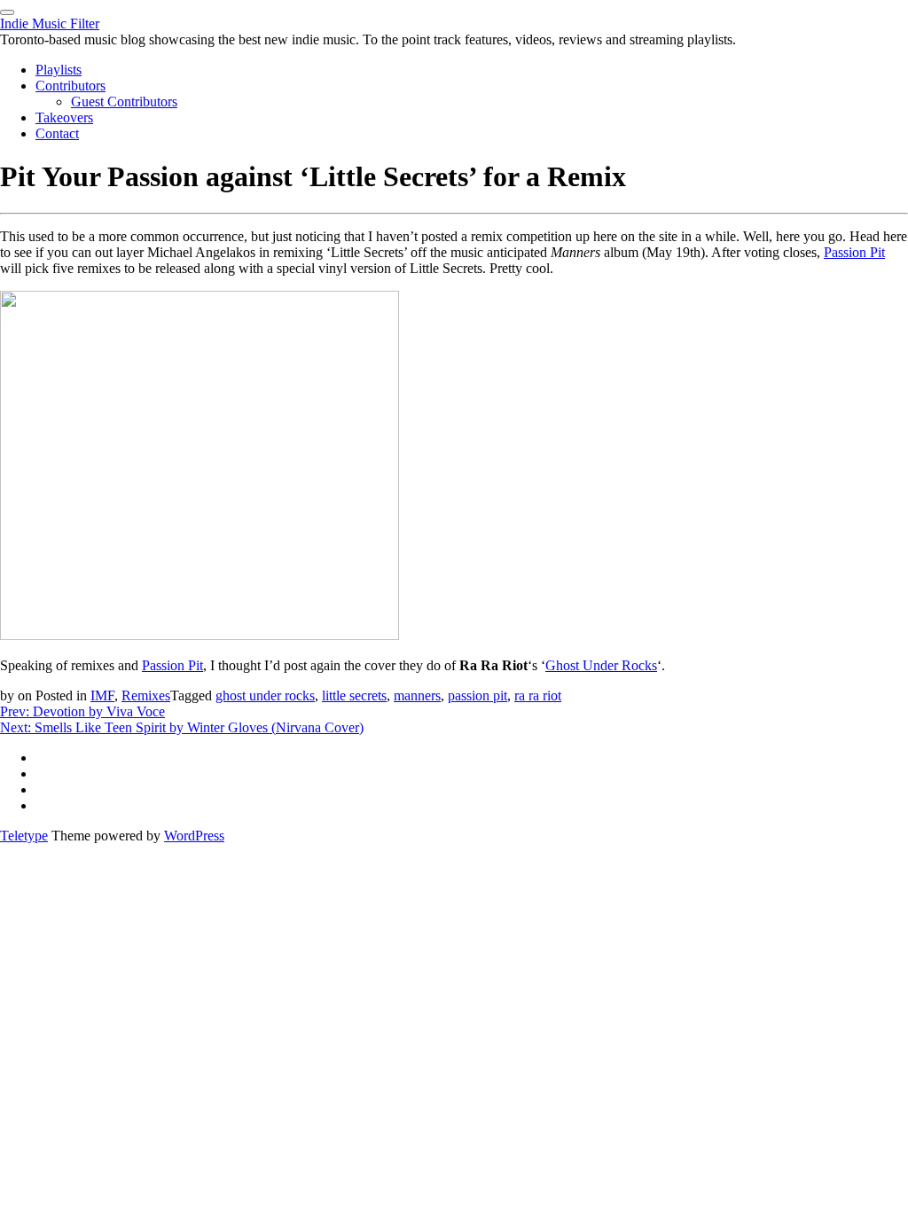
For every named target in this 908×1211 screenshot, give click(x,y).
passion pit (477, 695)
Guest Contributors (124, 101)
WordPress (194, 835)
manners (417, 695)
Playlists (58, 69)
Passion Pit (854, 252)
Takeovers (64, 117)
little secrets (354, 695)
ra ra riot (537, 695)
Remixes (145, 695)
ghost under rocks (265, 695)
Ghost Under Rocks (601, 665)
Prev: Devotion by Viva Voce (82, 711)
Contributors (70, 85)
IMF (102, 695)
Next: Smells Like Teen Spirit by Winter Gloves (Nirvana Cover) (182, 727)
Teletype (24, 835)
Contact (57, 133)
